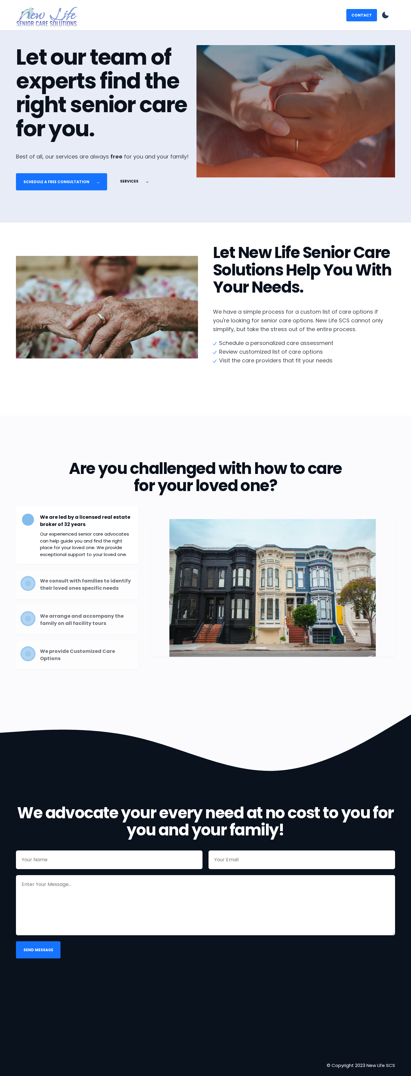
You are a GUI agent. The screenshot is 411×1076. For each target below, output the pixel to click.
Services (134, 180)
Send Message (38, 949)
